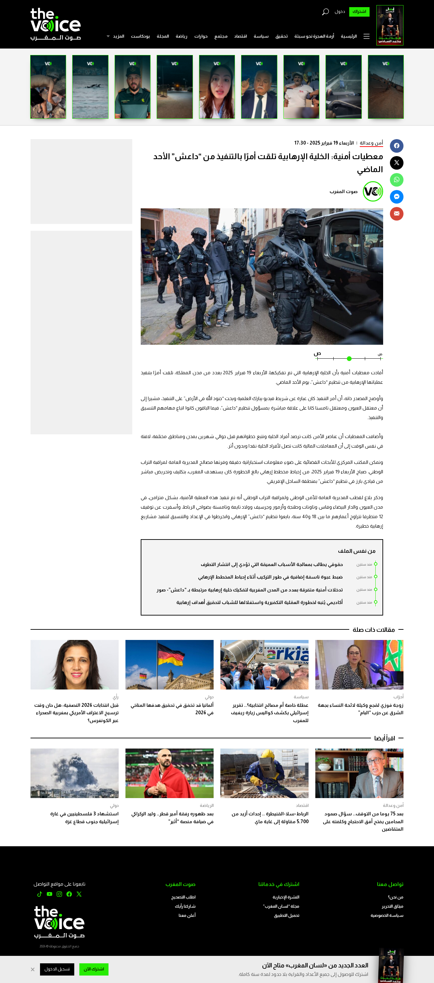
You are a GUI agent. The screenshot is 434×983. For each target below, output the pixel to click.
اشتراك (359, 11)
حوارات (201, 36)
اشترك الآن (94, 969)
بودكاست (140, 36)
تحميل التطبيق (286, 915)
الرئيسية (349, 36)
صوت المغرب (344, 191)
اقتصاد (240, 36)
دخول (340, 11)
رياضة (182, 36)
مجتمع (221, 36)
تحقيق (281, 36)
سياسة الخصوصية (387, 915)
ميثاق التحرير (392, 906)
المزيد (118, 36)
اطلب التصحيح (183, 897)
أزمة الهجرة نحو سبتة (314, 36)
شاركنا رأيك (185, 906)
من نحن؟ (395, 897)
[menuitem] (349, 36)
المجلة (163, 36)
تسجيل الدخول (57, 969)
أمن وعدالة (371, 143)
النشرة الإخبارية (286, 897)
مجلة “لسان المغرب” (281, 906)
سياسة (261, 36)
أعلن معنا (187, 915)
